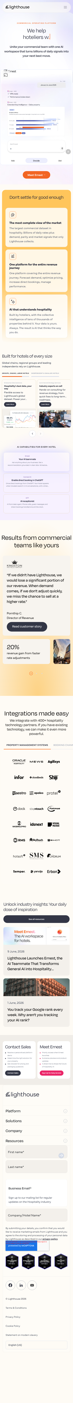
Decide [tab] (36, 160)
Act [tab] (60, 160)
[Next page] (40, 433)
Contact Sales (12, 1073)
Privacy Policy (13, 1316)
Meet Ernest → (36, 175)
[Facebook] (10, 1285)
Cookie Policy (13, 1325)
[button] (36, 1111)
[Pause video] (68, 151)
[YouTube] (32, 1285)
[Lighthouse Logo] (17, 7)
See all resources (36, 919)
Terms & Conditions (16, 1307)
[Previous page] (32, 433)
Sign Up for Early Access (51, 1073)
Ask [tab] (13, 160)
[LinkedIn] (21, 1285)
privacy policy (50, 1238)
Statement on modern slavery (22, 1334)
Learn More (10, 404)
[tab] (16, 374)
